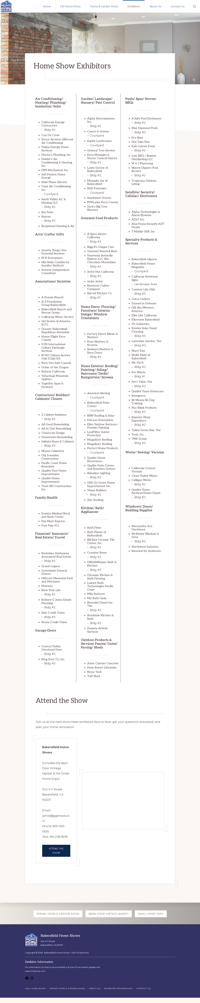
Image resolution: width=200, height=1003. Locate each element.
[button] (194, 6)
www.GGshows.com (35, 971)
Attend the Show (56, 850)
